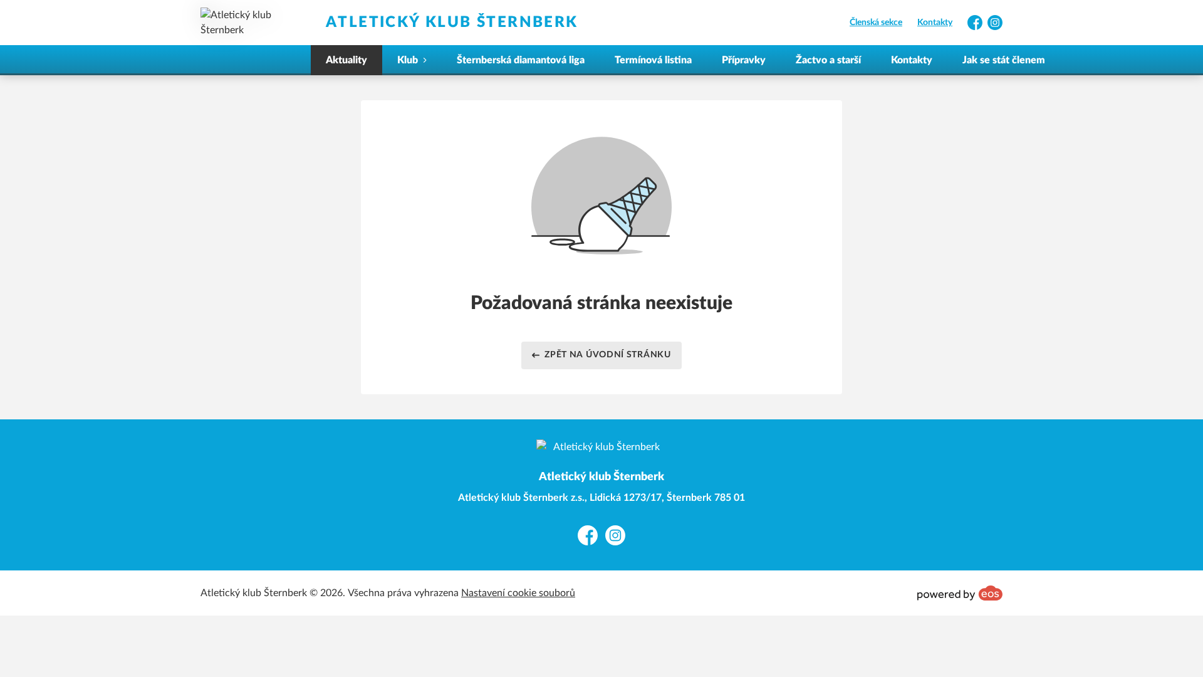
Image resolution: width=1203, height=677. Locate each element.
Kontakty (934, 22)
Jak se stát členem (1003, 60)
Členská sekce (876, 22)
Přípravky (744, 60)
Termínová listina (653, 60)
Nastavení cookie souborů (518, 593)
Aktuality (346, 60)
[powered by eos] (959, 593)
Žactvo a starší (828, 60)
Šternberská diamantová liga (521, 60)
